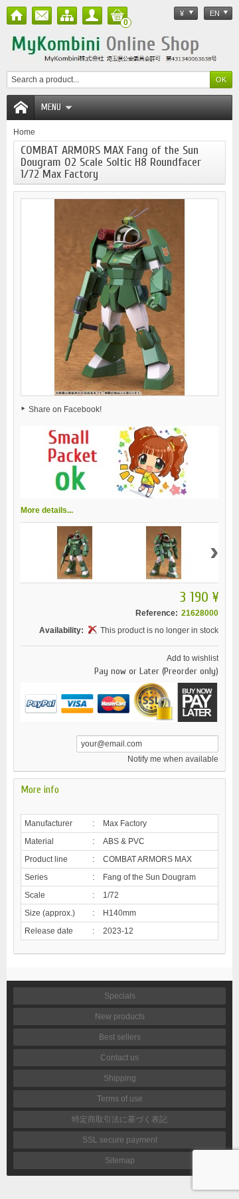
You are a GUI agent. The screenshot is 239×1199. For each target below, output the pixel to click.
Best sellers (120, 1037)
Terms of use (120, 1098)
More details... (47, 510)
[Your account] (92, 15)
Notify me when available (172, 759)
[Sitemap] (67, 15)
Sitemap (120, 1160)
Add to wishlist (192, 658)
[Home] (16, 15)
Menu (51, 107)
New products (120, 1016)
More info (40, 790)
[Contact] (42, 15)
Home (24, 132)
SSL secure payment (119, 1140)
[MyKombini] (119, 47)
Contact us (119, 1057)
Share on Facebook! (65, 409)
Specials (119, 996)
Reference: (156, 613)
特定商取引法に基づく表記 (119, 1119)
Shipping (120, 1078)
